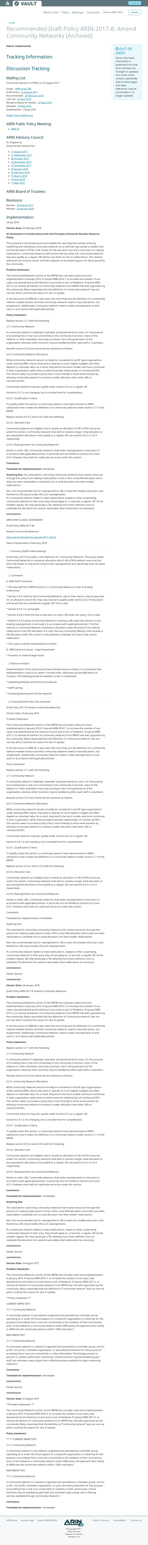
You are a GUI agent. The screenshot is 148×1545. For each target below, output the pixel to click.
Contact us (136, 1520)
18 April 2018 (18, 179)
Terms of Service (100, 1520)
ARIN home (11, 1520)
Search (135, 12)
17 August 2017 (19, 151)
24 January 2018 (25, 208)
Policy (65, 12)
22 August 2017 (29, 92)
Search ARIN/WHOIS (47, 1520)
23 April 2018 (24, 99)
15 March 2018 (19, 176)
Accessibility (120, 1520)
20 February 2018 (34, 95)
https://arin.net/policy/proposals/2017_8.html (31, 537)
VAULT (29, 4)
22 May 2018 (45, 102)
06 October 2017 (20, 158)
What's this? (51, 12)
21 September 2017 (21, 155)
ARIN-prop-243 (23, 88)
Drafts (12, 22)
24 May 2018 (24, 106)
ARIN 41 (15, 129)
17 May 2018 (18, 183)
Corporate (93, 12)
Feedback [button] (135, 3)
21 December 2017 (21, 165)
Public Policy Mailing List (19, 115)
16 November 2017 (21, 162)
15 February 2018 (20, 172)
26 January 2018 (19, 169)
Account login (27, 1520)
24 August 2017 (25, 205)
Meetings (78, 12)
